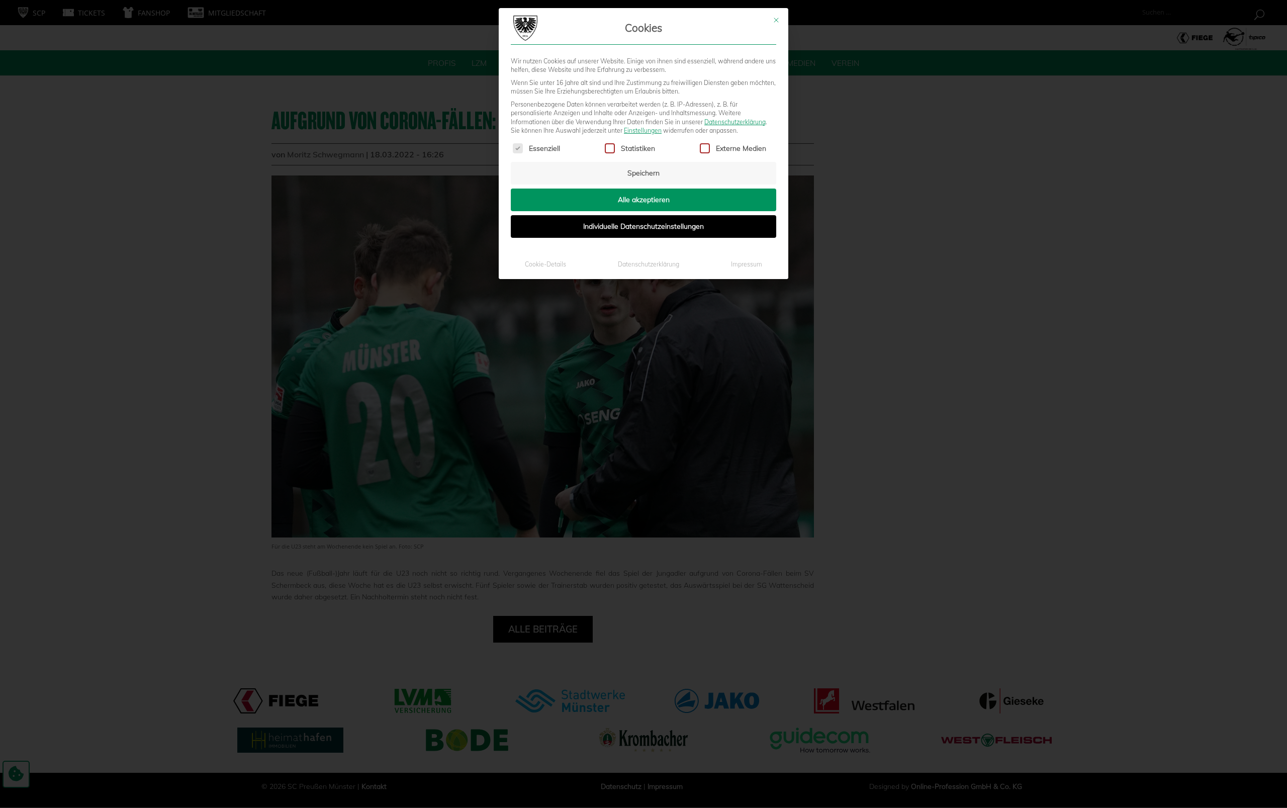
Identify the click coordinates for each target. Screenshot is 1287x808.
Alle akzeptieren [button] (644, 199)
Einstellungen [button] (643, 130)
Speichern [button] (643, 172)
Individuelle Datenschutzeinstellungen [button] (643, 226)
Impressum (746, 264)
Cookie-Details (545, 264)
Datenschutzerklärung (735, 122)
